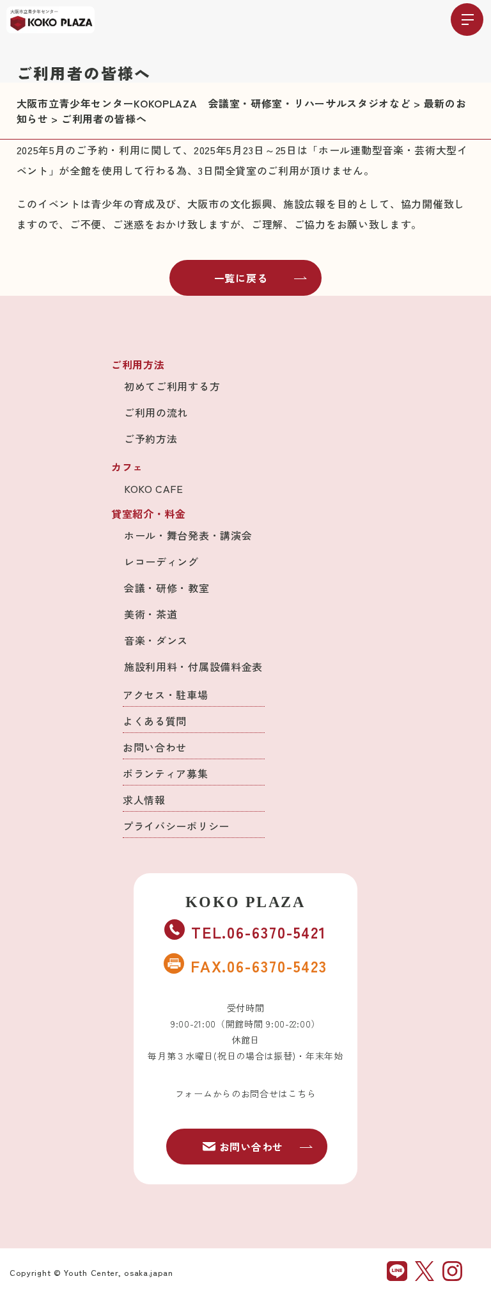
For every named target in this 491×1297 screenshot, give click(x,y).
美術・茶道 (151, 614)
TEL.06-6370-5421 (259, 932)
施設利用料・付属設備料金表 (193, 666)
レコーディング (161, 561)
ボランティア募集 (165, 773)
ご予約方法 (151, 438)
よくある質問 (155, 721)
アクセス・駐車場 (165, 694)
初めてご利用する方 (172, 386)
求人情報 (144, 799)
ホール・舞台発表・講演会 (188, 535)
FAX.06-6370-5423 (259, 966)
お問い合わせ (155, 747)
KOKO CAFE (153, 488)
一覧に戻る (241, 278)
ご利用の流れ (156, 412)
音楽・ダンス (156, 640)
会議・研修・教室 (167, 587)
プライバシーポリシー (176, 826)
